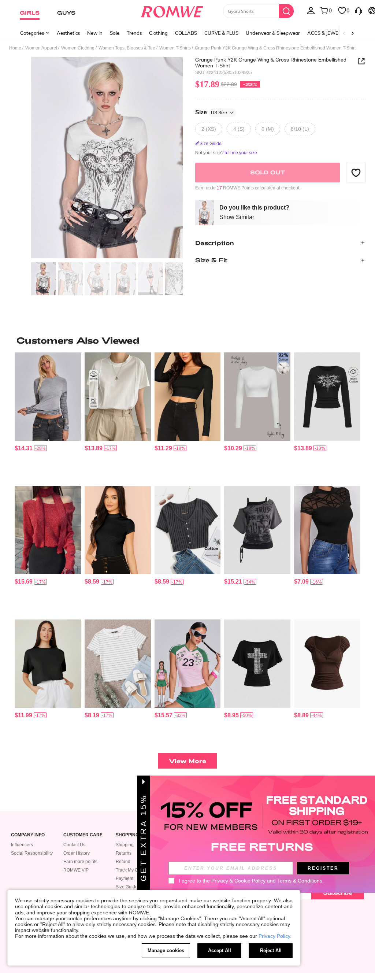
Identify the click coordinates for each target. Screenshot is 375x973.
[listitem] (48, 416)
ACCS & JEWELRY (327, 33)
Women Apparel (41, 48)
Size (211, 112)
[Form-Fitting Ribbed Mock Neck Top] (118, 530)
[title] (187, 340)
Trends (134, 33)
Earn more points (80, 861)
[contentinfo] (24, 448)
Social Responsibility (32, 853)
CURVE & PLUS (221, 33)
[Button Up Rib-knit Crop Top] (188, 530)
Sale (114, 33)
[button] (356, 172)
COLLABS (186, 33)
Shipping (125, 844)
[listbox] (311, 10)
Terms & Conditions (299, 881)
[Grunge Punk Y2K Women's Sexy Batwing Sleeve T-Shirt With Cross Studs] (257, 663)
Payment (124, 878)
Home (15, 48)
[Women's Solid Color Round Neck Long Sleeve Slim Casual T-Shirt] (257, 396)
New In (95, 33)
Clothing (158, 33)
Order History (76, 853)
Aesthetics (68, 33)
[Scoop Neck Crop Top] (188, 396)
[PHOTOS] (107, 158)
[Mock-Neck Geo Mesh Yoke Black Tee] (327, 530)
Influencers (22, 844)
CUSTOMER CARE (83, 835)
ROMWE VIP (76, 870)
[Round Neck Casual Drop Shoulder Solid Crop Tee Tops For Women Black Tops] (48, 663)
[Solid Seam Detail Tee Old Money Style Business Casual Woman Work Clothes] (118, 396)
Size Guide (127, 886)
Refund (123, 861)
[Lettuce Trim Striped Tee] (118, 663)
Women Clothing (77, 48)
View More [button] (187, 760)
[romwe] (171, 10)
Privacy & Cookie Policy (238, 881)
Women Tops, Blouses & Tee (127, 48)
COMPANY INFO (28, 835)
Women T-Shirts (175, 48)
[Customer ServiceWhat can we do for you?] (358, 10)
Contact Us (74, 844)
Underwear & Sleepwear (273, 33)
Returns (123, 853)
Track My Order (131, 870)
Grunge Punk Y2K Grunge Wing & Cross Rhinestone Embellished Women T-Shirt (270, 63)
